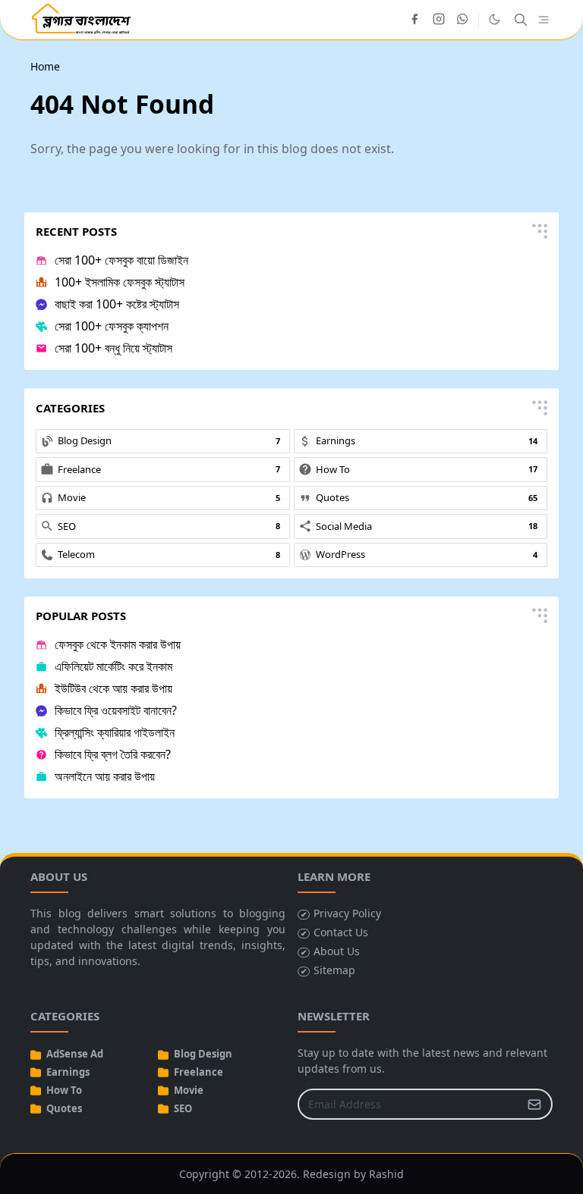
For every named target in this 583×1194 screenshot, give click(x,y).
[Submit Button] (534, 1104)
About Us (337, 951)
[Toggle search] (520, 19)
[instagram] (439, 20)
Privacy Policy (347, 913)
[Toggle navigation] (543, 20)
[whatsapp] (463, 20)
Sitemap (334, 970)
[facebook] (414, 20)
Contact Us (341, 932)
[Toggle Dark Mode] (494, 19)
